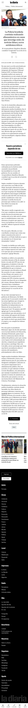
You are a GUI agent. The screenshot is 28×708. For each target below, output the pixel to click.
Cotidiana (4, 506)
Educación (4, 517)
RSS (2, 658)
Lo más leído (5, 602)
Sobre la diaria (5, 643)
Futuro (3, 522)
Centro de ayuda (6, 680)
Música (3, 590)
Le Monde (4, 572)
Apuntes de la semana (8, 607)
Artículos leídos (6, 592)
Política (8, 6)
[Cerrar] (25, 144)
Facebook (4, 668)
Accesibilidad (5, 685)
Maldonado (4, 555)
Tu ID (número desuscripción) (6, 632)
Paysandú (4, 557)
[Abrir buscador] (25, 2)
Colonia (3, 552)
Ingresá (20, 157)
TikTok (3, 670)
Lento (3, 575)
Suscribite (6, 479)
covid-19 (4, 393)
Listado (3, 629)
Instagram (4, 665)
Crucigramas (5, 619)
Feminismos (5, 519)
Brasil (14, 427)
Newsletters (5, 655)
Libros (3, 527)
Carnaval (4, 501)
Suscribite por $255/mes (14, 153)
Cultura (3, 509)
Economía (4, 514)
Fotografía (4, 614)
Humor (3, 616)
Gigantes (4, 577)
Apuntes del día (6, 604)
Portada (3, 489)
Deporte (3, 512)
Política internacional (16, 6)
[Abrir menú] (2, 2)
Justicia (3, 524)
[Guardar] (12, 56)
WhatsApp (4, 663)
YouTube (3, 660)
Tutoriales (4, 683)
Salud (3, 537)
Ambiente (4, 499)
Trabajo (3, 540)
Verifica (3, 542)
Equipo (3, 645)
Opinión (3, 532)
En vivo (3, 610)
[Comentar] (16, 56)
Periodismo (4, 587)
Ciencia (3, 504)
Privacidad (4, 688)
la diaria (3, 570)
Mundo (3, 529)
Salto (3, 560)
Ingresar (6, 474)
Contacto (4, 690)
